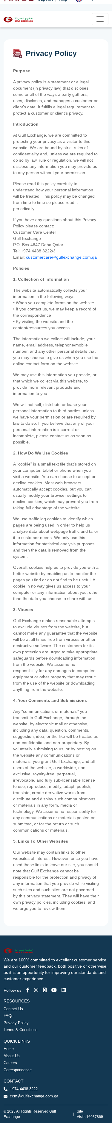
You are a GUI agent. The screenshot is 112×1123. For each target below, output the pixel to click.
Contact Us (13, 1009)
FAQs (8, 1015)
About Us (12, 1056)
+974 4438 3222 (24, 1089)
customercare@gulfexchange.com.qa (61, 257)
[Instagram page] (36, 990)
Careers (10, 1062)
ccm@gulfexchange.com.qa (34, 1096)
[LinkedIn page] (64, 990)
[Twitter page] (45, 990)
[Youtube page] (54, 990)
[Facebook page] (27, 990)
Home (9, 1049)
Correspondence (18, 1070)
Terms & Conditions (21, 1029)
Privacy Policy (16, 1023)
